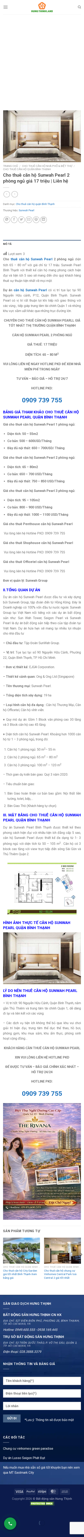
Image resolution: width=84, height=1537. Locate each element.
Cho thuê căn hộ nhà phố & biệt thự (47, 165)
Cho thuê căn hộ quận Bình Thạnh (27, 169)
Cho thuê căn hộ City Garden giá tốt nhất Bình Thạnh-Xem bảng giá (20, 1274)
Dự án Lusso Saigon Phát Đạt (24, 1458)
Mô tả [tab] (7, 243)
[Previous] (3, 1262)
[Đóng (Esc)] (4, 1513)
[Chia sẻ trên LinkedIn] (43, 219)
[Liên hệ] (10, 1523)
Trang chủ (10, 165)
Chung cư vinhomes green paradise (28, 1449)
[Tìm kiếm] (79, 7)
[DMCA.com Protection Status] (42, 1503)
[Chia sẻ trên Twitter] (21, 219)
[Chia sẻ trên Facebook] (14, 219)
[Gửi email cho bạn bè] (28, 219)
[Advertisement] (42, 58)
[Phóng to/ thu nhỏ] (16, 1513)
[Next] (81, 1262)
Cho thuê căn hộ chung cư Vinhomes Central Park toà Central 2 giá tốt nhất (60, 1274)
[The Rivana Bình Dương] (42, 1161)
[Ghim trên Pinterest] (36, 219)
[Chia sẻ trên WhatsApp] (6, 219)
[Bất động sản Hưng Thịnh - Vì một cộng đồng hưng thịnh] (42, 7)
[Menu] (5, 7)
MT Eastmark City (21, 1473)
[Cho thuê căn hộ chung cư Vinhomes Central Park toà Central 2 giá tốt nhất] (62, 1251)
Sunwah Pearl (26, 210)
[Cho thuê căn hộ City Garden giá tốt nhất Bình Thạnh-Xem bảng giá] (21, 1251)
